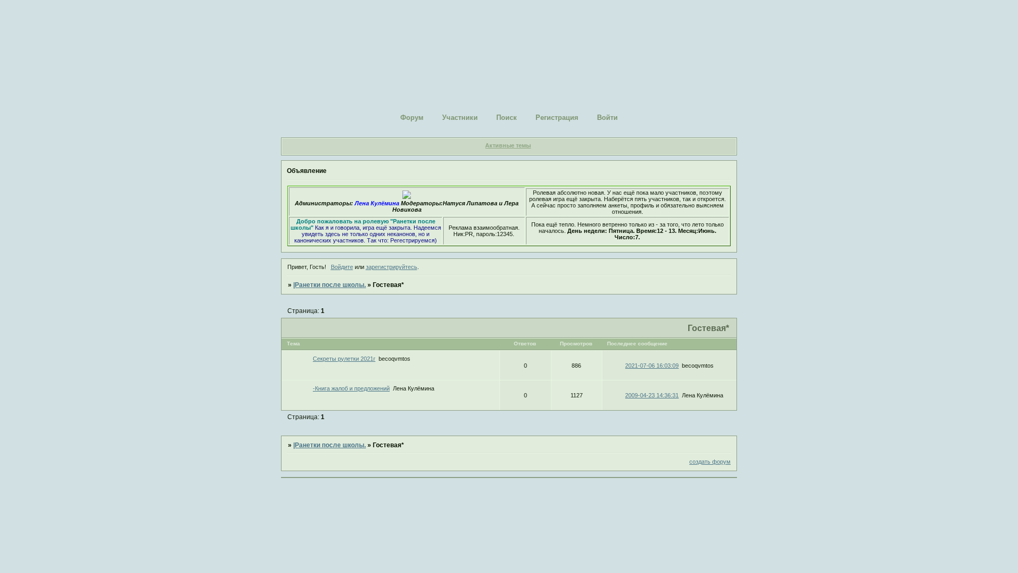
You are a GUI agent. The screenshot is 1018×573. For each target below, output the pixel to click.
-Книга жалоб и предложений (351, 388)
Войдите (342, 267)
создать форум (710, 461)
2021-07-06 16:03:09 (652, 365)
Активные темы (508, 145)
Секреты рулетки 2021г (344, 358)
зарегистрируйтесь (391, 267)
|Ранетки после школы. (329, 285)
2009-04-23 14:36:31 (652, 395)
